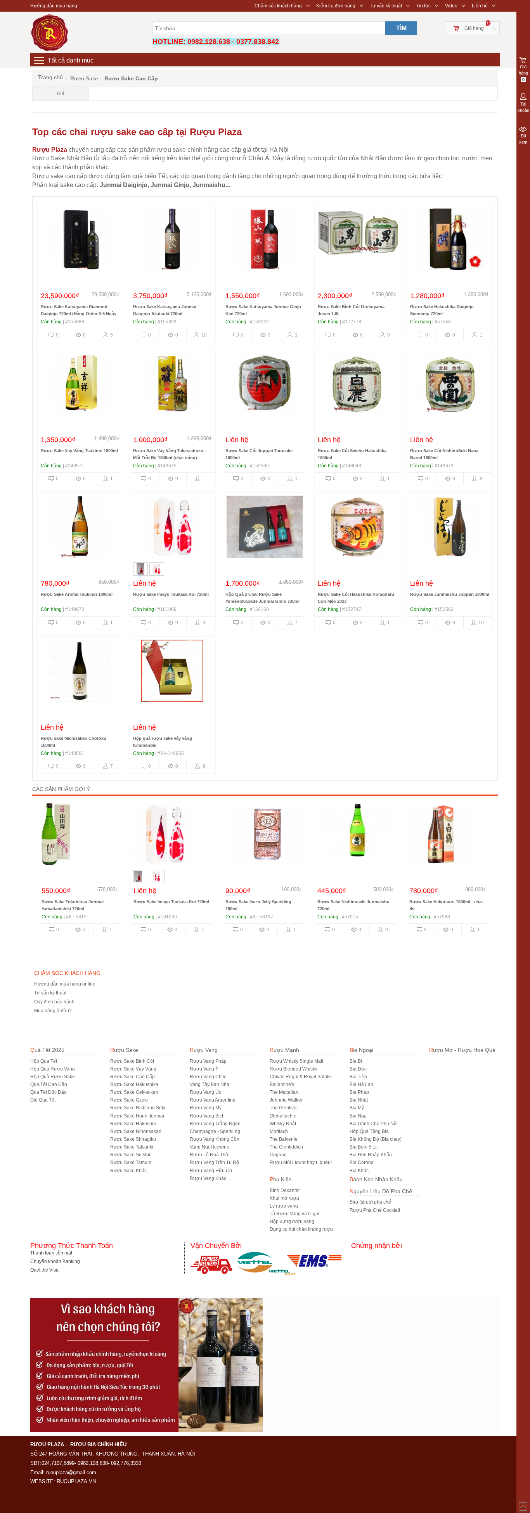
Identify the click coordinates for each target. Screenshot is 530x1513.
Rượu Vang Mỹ (206, 1107)
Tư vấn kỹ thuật (386, 6)
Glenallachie (283, 1116)
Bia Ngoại (361, 1050)
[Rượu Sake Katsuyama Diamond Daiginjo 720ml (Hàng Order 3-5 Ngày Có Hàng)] (80, 241)
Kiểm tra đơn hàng (335, 6)
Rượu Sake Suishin (131, 1154)
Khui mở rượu (284, 1198)
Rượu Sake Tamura (131, 1162)
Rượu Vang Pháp (208, 1061)
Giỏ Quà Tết (42, 1100)
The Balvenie (284, 1139)
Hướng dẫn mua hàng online (64, 984)
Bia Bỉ (356, 1061)
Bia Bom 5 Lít (364, 1147)
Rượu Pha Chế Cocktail (375, 1210)
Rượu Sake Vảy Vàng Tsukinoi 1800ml (79, 450)
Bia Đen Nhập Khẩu (371, 1154)
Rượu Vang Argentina (213, 1100)
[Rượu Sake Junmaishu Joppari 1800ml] (449, 529)
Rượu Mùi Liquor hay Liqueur (301, 1162)
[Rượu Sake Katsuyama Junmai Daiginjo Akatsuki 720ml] (172, 241)
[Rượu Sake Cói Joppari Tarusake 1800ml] (264, 385)
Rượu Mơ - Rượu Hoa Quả (462, 1050)
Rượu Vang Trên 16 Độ (214, 1162)
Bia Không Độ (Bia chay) (376, 1139)
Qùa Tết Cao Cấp (48, 1084)
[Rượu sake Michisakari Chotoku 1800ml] (80, 673)
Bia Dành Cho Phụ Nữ (373, 1123)
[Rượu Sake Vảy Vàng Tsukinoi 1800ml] (80, 385)
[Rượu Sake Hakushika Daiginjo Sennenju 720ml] (449, 241)
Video (451, 6)
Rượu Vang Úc (205, 1092)
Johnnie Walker (286, 1100)
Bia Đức (358, 1069)
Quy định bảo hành (54, 1002)
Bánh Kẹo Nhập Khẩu (376, 1179)
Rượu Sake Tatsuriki (131, 1147)
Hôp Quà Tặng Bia (369, 1131)
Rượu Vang (204, 1050)
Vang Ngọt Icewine (209, 1147)
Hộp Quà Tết (43, 1061)
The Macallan (284, 1092)
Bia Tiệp (358, 1076)
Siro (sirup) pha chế (370, 1202)
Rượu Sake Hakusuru (133, 1123)
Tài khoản (523, 107)
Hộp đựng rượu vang (292, 1221)
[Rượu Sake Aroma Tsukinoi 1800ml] (80, 529)
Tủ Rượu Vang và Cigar (295, 1213)
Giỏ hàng (474, 28)
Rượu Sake (124, 1050)
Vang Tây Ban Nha (209, 1084)
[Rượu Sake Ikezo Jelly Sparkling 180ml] (266, 836)
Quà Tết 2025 (47, 1050)
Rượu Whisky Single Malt (296, 1061)
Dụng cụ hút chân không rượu (301, 1229)
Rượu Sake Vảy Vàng (133, 1069)
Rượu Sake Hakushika (134, 1084)
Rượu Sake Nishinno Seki (137, 1107)
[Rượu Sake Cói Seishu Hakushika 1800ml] (357, 385)
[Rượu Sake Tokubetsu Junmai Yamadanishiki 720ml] (80, 836)
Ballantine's (282, 1084)
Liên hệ (480, 6)
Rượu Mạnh (284, 1050)
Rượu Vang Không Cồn (214, 1139)
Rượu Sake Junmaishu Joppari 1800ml (449, 594)
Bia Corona (362, 1162)
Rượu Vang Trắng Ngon (215, 1123)
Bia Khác (359, 1170)
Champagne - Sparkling (215, 1131)
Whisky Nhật (283, 1123)
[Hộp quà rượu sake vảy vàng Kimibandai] (172, 673)
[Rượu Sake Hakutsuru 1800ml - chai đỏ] (448, 836)
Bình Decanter (285, 1190)
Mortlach (279, 1131)
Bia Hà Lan (361, 1084)
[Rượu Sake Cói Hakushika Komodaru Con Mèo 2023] (357, 529)
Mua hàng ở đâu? (53, 1010)
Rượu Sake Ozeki (129, 1100)
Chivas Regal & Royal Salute (300, 1076)
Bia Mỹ (357, 1107)
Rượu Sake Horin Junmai (137, 1116)
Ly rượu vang (284, 1206)
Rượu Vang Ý (204, 1069)
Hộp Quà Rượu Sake (52, 1076)
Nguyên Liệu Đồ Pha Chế (381, 1191)
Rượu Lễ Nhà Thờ (209, 1154)
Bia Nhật (359, 1100)
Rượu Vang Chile (208, 1076)
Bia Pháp (359, 1092)
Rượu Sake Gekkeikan (134, 1092)
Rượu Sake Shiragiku (133, 1139)
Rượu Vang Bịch (207, 1116)
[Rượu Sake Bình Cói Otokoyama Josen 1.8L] (358, 241)
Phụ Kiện (281, 1179)
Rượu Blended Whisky (293, 1069)
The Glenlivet (284, 1107)
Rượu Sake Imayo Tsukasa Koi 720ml (171, 594)
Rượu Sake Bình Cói (132, 1061)
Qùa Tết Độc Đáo (48, 1092)
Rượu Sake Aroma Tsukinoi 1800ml (77, 594)
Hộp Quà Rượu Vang (52, 1069)
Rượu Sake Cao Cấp (132, 1076)
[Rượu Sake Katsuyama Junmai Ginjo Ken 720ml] (264, 241)
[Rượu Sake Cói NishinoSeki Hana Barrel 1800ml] (449, 385)
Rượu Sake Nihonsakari (135, 1131)
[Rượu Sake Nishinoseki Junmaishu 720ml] (358, 836)
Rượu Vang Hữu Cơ (211, 1170)
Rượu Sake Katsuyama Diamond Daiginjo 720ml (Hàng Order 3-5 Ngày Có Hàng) (78, 313)
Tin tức (423, 6)
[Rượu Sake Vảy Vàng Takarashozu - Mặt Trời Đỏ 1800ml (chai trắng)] (172, 385)
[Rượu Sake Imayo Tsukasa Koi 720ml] (172, 529)
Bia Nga (358, 1116)
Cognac (278, 1154)
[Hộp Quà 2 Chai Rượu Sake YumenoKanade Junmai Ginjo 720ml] (264, 529)
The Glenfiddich (286, 1147)
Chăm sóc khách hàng (278, 6)
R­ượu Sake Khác (128, 1170)
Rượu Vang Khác (208, 1178)
